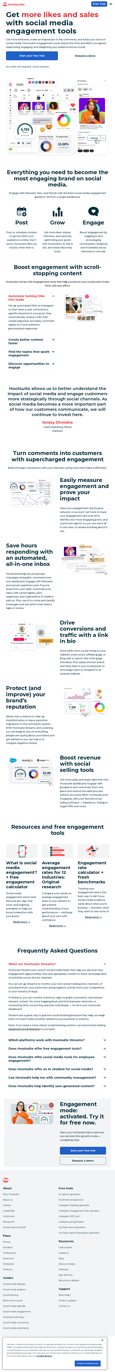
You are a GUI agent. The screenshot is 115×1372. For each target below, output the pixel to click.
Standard (7, 1247)
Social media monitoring (15, 1322)
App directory (66, 1275)
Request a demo (85, 55)
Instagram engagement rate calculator (79, 1210)
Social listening (10, 1295)
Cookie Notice (44, 1356)
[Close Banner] (102, 1340)
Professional (9, 1253)
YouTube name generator (72, 1227)
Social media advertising (15, 1328)
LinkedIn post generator (71, 1221)
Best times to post (13, 1300)
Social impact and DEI (14, 1227)
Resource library (67, 1264)
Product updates (67, 1300)
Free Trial (99, 4)
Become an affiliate (69, 1280)
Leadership (9, 1210)
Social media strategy (14, 1284)
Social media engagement (17, 1311)
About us (7, 1199)
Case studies (65, 1247)
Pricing (6, 1242)
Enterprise (8, 1264)
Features (7, 1269)
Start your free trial (31, 55)
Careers (7, 1205)
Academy (64, 1253)
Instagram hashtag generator (74, 1205)
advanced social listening (24, 1029)
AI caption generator (69, 1194)
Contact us (64, 1306)
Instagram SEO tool (69, 1216)
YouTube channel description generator (79, 1232)
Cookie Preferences (87, 1363)
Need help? (65, 1295)
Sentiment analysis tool (71, 1199)
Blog (61, 1258)
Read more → (21, 922)
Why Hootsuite (11, 1194)
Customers (9, 1216)
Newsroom (9, 1221)
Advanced (8, 1258)
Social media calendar (14, 1306)
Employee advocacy (13, 1317)
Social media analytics (14, 1289)
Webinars (63, 1269)
